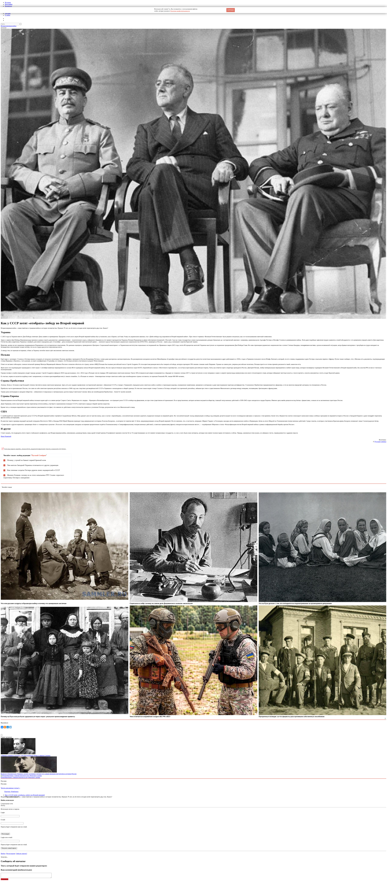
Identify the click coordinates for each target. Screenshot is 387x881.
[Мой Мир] (7, 727)
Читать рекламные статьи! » (10, 788)
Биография (8, 4)
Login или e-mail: (6, 837)
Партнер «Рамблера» (11, 791)
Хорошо (230, 10)
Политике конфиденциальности (180, 11)
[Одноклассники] (5, 727)
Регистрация (10, 853)
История (8, 2)
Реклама (7, 13)
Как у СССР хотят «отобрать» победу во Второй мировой (25, 795)
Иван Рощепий (6, 436)
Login (3, 812)
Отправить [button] (4, 879)
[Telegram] (10, 727)
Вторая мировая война (8, 26)
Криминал (8, 6)
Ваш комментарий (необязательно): (16, 870)
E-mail (3, 820)
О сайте (7, 15)
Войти (3, 853)
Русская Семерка (380, 441)
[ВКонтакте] (2, 727)
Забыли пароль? (21, 853)
